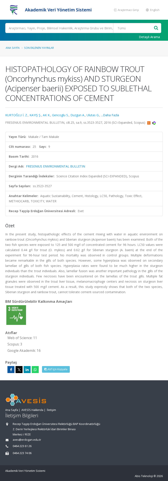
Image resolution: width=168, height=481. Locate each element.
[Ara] (156, 28)
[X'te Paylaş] (19, 369)
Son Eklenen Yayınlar (39, 47)
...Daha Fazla (110, 115)
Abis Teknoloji (144, 476)
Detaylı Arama (149, 37)
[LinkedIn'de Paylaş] (27, 369)
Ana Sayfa (13, 47)
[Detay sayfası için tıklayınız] (16, 315)
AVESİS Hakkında (32, 410)
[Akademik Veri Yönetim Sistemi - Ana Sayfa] (14, 10)
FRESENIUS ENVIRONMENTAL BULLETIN (55, 166)
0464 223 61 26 (22, 446)
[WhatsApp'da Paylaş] (35, 369)
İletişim (51, 410)
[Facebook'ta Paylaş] (10, 369)
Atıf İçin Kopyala (57, 369)
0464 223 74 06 (22, 453)
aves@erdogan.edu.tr (27, 440)
